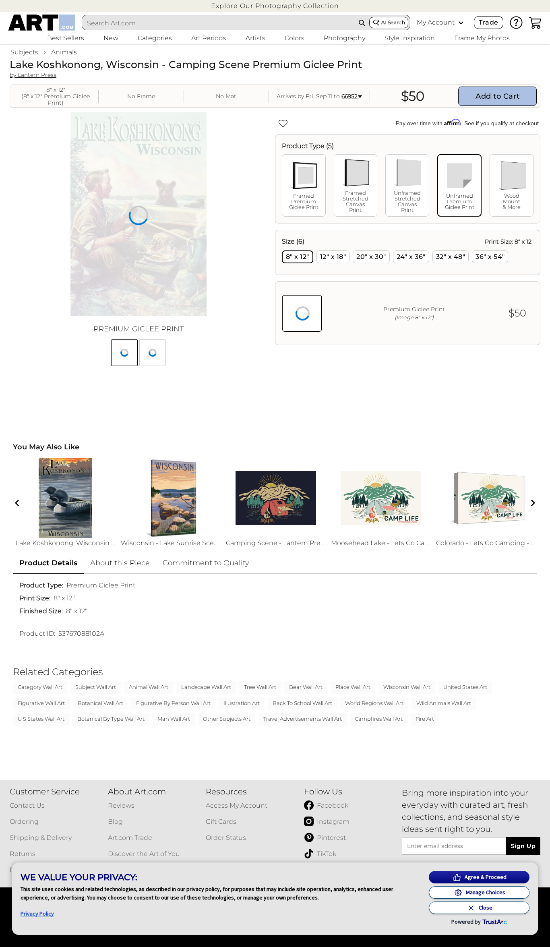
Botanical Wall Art (100, 703)
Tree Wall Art (260, 687)
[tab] (304, 185)
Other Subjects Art (226, 718)
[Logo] (41, 22)
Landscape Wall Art (206, 687)
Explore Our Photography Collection (275, 6)
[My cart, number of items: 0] (535, 22)
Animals (64, 52)
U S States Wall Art (41, 718)
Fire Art (425, 718)
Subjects (24, 52)
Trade (488, 22)
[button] (275, 6)
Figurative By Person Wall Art (173, 703)
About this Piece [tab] (120, 562)
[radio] (297, 256)
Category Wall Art (40, 687)
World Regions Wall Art (374, 703)
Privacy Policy (37, 913)
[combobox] (218, 23)
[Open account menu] (461, 22)
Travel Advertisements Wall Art (302, 718)
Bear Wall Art (306, 687)
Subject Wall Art (95, 687)
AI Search (393, 22)
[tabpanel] (407, 287)
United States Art (465, 687)
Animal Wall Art (148, 687)
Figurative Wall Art (41, 703)
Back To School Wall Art (302, 703)
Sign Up (523, 846)
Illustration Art (241, 703)
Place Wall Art (352, 687)
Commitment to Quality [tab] (206, 562)
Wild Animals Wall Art (443, 703)
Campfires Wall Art (379, 718)
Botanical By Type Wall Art (111, 718)
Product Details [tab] (48, 562)
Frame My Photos (482, 38)
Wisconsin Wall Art (406, 687)
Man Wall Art (173, 718)
